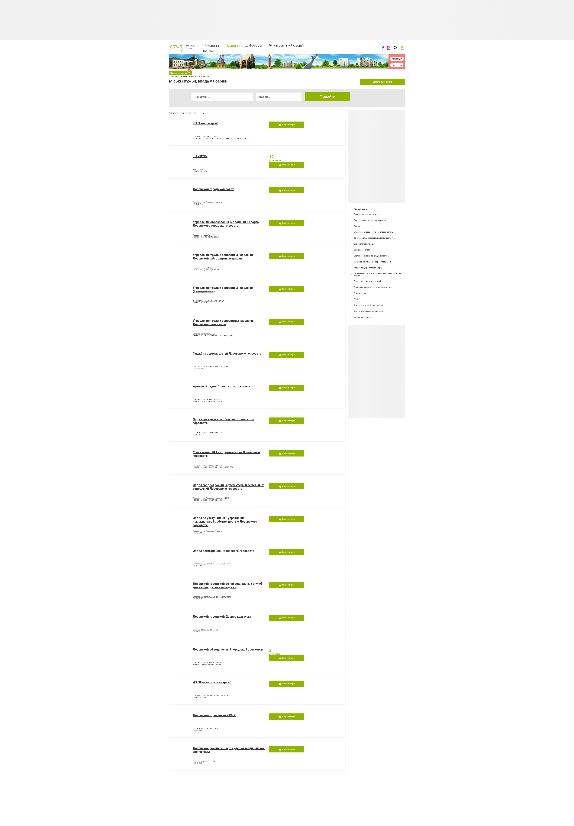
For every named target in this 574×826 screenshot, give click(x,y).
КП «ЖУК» (200, 156)
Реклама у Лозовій (288, 45)
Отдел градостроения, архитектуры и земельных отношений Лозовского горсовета (228, 486)
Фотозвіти (257, 45)
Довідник (234, 45)
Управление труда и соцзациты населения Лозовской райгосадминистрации (223, 256)
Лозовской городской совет (213, 189)
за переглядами (201, 113)
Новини (213, 45)
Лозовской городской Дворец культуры (222, 616)
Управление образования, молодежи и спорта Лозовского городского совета (226, 223)
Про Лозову (209, 51)
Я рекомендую (288, 124)
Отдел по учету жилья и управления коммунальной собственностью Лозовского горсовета (225, 521)
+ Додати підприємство (383, 82)
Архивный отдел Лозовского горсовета (221, 386)
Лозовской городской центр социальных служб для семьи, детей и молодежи (227, 585)
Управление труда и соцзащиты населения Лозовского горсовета (223, 322)
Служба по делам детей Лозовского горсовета (227, 353)
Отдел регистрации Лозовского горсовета (223, 551)
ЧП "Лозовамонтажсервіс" (212, 682)
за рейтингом (186, 113)
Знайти (328, 97)
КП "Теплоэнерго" (205, 123)
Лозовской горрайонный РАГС (214, 715)
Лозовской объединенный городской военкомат (228, 649)
